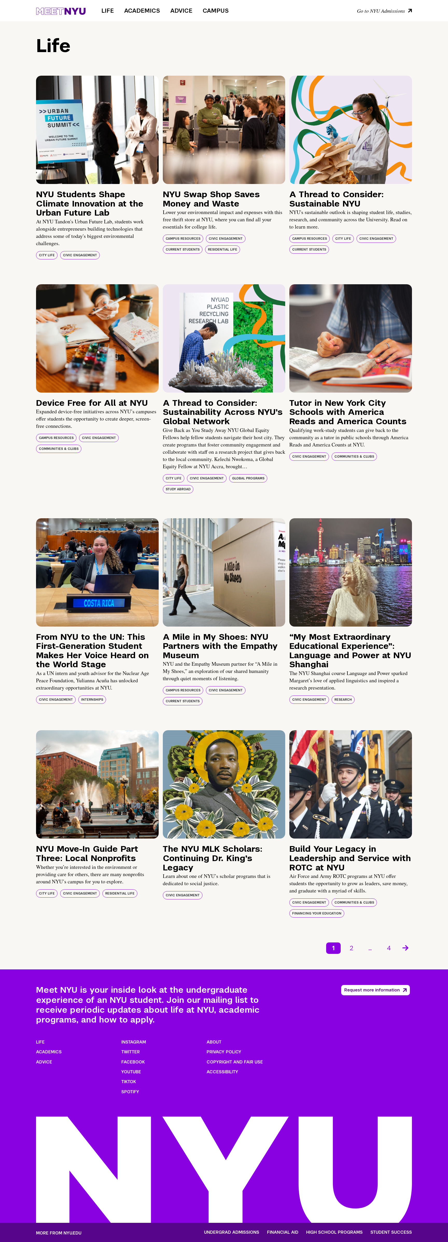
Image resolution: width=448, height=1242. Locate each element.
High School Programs (334, 1232)
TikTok (128, 1081)
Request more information (372, 990)
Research (343, 700)
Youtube (131, 1072)
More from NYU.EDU (58, 1233)
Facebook (133, 1062)
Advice (181, 11)
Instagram (133, 1042)
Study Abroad (178, 489)
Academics (142, 11)
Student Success (391, 1232)
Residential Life (222, 249)
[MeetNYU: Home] (61, 10)
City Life (47, 255)
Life (107, 11)
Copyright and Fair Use (235, 1062)
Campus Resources (183, 239)
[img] (97, 130)
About (214, 1042)
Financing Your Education (316, 913)
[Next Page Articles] (406, 947)
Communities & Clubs (59, 449)
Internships (92, 700)
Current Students (183, 249)
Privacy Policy (224, 1052)
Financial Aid (282, 1232)
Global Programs (248, 478)
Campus (216, 11)
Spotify (130, 1092)
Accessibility (222, 1072)
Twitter (130, 1052)
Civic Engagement (80, 255)
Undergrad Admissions (231, 1232)
